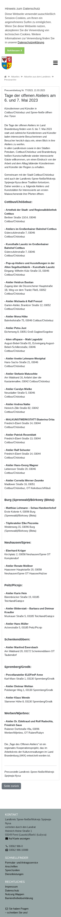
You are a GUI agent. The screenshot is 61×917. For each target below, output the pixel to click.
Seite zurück (11, 786)
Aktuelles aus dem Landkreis (37, 77)
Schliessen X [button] (14, 50)
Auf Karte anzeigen (19, 838)
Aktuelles (15, 77)
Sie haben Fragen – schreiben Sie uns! (16, 910)
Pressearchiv (10, 80)
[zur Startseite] (7, 62)
